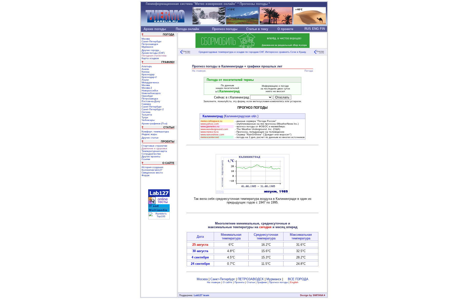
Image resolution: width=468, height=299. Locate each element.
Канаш (145, 71)
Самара (146, 104)
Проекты (239, 282)
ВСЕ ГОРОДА (298, 279)
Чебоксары (148, 120)
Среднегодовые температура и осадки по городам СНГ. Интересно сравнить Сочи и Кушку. (252, 52)
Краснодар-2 (149, 77)
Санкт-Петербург (152, 41)
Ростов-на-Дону (151, 101)
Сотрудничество (151, 153)
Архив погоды (155, 29)
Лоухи (145, 79)
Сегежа (146, 112)
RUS (307, 29)
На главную (214, 282)
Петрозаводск (150, 44)
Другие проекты (151, 156)
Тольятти (147, 114)
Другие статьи (150, 137)
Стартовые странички (154, 145)
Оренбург (147, 96)
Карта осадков (150, 58)
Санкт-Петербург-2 (153, 109)
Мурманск (147, 46)
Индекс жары (149, 134)
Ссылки (146, 159)
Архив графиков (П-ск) (154, 123)
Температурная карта (154, 151)
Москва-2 (147, 87)
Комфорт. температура (155, 131)
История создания (152, 167)
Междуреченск (150, 82)
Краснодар (148, 74)
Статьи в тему (257, 29)
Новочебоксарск (151, 93)
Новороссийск (150, 90)
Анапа (145, 69)
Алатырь (147, 66)
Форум (145, 175)
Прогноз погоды (224, 29)
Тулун (145, 117)
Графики (262, 282)
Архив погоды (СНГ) (153, 53)
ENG (315, 29)
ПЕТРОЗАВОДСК (251, 279)
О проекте (285, 29)
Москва (146, 38)
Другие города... (151, 50)
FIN (322, 29)
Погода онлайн (187, 29)
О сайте (227, 282)
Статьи (251, 282)
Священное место (152, 172)
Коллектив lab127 (152, 170)
